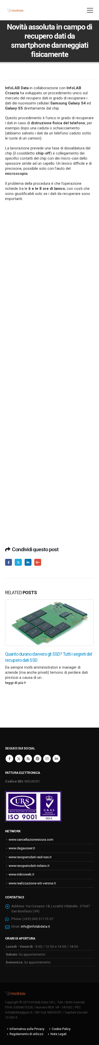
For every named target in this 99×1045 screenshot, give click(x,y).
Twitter (19, 758)
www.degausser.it (22, 848)
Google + (37, 562)
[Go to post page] (49, 622)
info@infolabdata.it (35, 926)
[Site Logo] (15, 993)
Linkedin (56, 758)
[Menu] (90, 10)
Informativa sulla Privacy (27, 1029)
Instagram (47, 758)
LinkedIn (28, 562)
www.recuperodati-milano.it (29, 866)
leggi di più (14, 683)
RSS (28, 758)
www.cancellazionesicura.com (31, 839)
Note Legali (59, 1034)
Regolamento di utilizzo (26, 1034)
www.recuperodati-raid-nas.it (30, 857)
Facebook (8, 562)
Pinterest (37, 758)
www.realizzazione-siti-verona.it (32, 883)
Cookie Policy (61, 1029)
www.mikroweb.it (21, 874)
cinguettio (18, 562)
